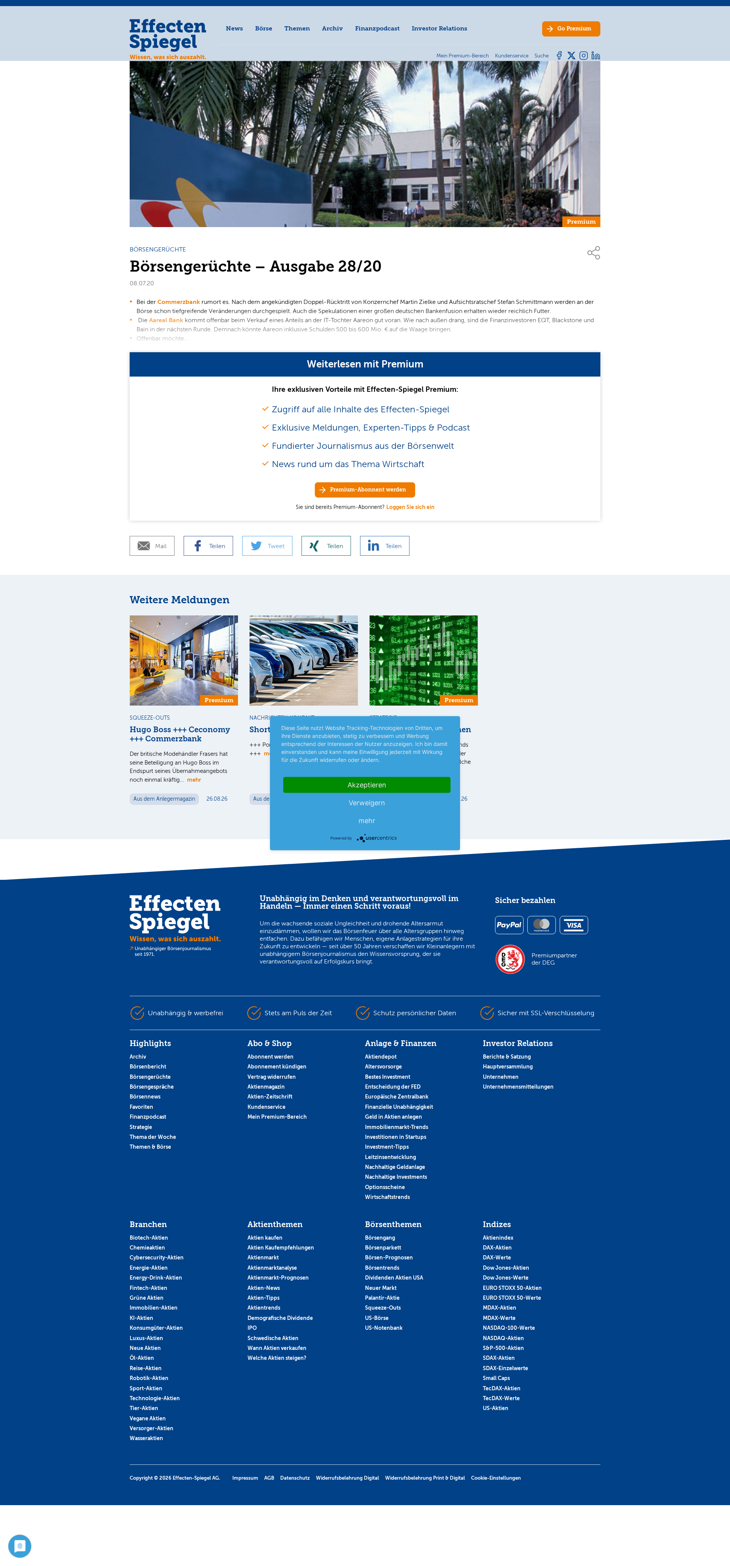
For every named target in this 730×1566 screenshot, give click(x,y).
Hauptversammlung (508, 1067)
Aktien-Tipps (263, 1298)
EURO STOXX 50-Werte (512, 1298)
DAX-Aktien (497, 1248)
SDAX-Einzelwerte (505, 1368)
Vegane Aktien (148, 1418)
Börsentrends (382, 1268)
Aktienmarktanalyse (272, 1268)
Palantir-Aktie (382, 1298)
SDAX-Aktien (499, 1358)
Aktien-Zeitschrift (270, 1097)
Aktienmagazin (266, 1087)
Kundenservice (267, 1107)
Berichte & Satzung (507, 1057)
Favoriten (141, 1107)
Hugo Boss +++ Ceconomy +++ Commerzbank (180, 734)
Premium (574, 28)
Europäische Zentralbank (396, 1097)
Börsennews (145, 1097)
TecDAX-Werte (501, 1398)
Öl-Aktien (142, 1358)
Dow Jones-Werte (505, 1278)
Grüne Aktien (146, 1298)
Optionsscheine (385, 1187)
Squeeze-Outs (383, 1308)
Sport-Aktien (146, 1388)
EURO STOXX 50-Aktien (512, 1288)
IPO (252, 1328)
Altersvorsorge (383, 1067)
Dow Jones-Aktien (506, 1268)
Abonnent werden (271, 1057)
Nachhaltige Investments (396, 1177)
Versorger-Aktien (151, 1428)
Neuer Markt (381, 1288)
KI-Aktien (141, 1318)
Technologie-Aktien (155, 1398)
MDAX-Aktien (499, 1308)
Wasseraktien (146, 1438)
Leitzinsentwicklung (390, 1157)
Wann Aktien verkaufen (277, 1348)
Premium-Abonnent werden (368, 489)
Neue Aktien (145, 1348)
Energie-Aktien (149, 1268)
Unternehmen (501, 1077)
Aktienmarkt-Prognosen (278, 1278)
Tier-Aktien (144, 1408)
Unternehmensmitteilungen (518, 1087)
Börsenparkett (383, 1248)
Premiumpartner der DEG (554, 959)
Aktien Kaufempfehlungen (281, 1248)
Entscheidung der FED (393, 1087)
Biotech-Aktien (149, 1238)
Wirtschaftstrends (387, 1197)
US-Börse (377, 1318)
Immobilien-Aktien (154, 1308)
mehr (194, 779)
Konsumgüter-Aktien (156, 1328)
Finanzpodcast (377, 28)
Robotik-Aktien (149, 1378)
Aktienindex (498, 1238)
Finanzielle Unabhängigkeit (399, 1107)
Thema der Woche (153, 1137)
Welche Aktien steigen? (277, 1358)
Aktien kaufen (265, 1238)
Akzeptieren (367, 785)
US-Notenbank (384, 1328)
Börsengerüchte (150, 1077)
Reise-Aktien (146, 1368)
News (234, 28)
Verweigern (367, 802)
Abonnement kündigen (277, 1067)
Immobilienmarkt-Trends (396, 1127)
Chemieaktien (147, 1248)
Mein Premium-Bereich (277, 1117)
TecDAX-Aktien (502, 1388)
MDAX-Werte (499, 1318)
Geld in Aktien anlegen (393, 1117)
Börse (263, 28)
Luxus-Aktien (146, 1338)
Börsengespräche (152, 1087)
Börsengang (380, 1238)
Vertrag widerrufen (272, 1077)
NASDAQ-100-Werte (509, 1328)
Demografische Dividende (280, 1318)
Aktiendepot (381, 1057)
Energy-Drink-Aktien (156, 1278)
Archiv (332, 28)
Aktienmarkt (263, 1257)
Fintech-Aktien (148, 1288)
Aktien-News (264, 1288)
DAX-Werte (497, 1257)
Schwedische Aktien (273, 1338)
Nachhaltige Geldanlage (395, 1167)
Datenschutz (295, 1478)
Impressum (245, 1478)
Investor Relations (439, 28)
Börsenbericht (148, 1067)
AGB (269, 1478)
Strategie (141, 1127)
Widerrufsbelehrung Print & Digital (425, 1478)
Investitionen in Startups (395, 1137)
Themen (297, 28)
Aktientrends (264, 1308)
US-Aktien (495, 1408)
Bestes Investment (387, 1077)
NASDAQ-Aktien (503, 1338)
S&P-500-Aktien (503, 1348)
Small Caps (496, 1378)
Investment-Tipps (387, 1147)
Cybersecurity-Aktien (157, 1257)
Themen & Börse (150, 1147)
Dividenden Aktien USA (394, 1278)
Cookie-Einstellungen (496, 1478)
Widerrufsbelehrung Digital (347, 1478)
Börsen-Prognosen (389, 1257)
